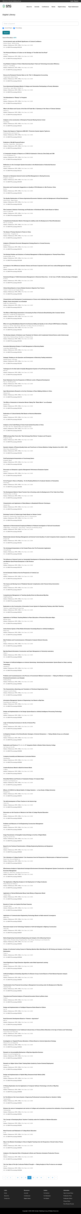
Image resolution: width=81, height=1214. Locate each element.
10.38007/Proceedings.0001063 (14, 329)
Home (5, 1193)
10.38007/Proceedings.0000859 (14, 645)
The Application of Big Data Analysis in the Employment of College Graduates (25, 882)
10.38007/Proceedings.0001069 (14, 260)
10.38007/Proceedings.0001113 (14, 103)
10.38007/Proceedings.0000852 (14, 1002)
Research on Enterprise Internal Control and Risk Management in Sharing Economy (26, 176)
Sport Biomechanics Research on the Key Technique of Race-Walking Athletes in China (27, 391)
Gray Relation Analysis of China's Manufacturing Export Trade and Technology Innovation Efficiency (31, 63)
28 (17, 1177)
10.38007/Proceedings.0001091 (14, 430)
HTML (19, 45)
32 (33, 1177)
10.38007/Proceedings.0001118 (14, 137)
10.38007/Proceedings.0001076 (14, 509)
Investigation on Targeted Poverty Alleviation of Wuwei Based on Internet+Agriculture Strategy (29, 1041)
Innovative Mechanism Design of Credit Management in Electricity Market (23, 346)
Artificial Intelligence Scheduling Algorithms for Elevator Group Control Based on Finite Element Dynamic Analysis (35, 973)
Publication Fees (67, 1195)
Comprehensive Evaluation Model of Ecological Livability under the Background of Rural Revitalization (32, 220)
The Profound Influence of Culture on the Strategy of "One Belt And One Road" (25, 52)
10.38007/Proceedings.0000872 (14, 795)
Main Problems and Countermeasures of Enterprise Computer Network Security (25, 640)
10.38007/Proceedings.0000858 (14, 818)
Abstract (5, 45)
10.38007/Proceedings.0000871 (14, 784)
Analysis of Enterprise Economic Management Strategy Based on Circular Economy (26, 243)
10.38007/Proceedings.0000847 (14, 932)
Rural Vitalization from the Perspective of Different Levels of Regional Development (26, 380)
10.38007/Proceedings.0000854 (14, 1024)
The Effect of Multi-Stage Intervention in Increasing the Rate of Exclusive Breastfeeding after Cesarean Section (34, 312)
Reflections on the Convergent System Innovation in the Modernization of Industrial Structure (29, 164)
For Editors (46, 1198)
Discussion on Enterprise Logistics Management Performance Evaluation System (25, 469)
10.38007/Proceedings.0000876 (14, 1058)
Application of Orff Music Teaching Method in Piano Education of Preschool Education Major (29, 617)
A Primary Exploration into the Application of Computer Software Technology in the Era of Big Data (31, 1085)
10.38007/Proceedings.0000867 (14, 739)
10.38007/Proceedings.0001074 (14, 307)
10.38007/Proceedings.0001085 (14, 419)
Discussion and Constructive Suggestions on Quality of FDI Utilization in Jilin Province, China (29, 187)
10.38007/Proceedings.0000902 (14, 1125)
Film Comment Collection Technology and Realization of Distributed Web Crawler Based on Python (31, 209)
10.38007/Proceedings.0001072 (14, 226)
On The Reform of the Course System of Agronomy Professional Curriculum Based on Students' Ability (32, 1097)
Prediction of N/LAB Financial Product (14, 142)
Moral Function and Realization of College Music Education (19, 1130)
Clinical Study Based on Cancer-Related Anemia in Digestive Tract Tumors (24, 288)
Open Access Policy (68, 1193)
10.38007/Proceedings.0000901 (14, 1114)
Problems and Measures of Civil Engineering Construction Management (23, 823)
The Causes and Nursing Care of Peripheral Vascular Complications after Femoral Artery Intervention (31, 584)
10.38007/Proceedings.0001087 (14, 475)
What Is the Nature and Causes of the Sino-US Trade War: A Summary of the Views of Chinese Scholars (32, 108)
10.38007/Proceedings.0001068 (14, 271)
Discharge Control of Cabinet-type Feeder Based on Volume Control (22, 514)
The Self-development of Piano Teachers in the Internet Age (19, 801)
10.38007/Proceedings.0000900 (14, 1103)
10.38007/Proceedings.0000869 (14, 762)
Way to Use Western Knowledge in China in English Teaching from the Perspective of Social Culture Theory (33, 1142)
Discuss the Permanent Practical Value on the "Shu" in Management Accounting (25, 75)
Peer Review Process (68, 1203)
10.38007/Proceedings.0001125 (14, 58)
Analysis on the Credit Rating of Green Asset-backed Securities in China (23, 424)
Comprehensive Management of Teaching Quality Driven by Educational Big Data (25, 595)
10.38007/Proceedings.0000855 (14, 943)
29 (21, 1177)
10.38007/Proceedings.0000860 (14, 657)
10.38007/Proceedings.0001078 (14, 578)
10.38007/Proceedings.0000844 (14, 910)
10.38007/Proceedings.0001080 (14, 554)
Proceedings (19, 28)
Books (53, 6)
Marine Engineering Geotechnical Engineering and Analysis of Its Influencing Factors (27, 938)
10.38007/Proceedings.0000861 (14, 670)
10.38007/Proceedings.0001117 (14, 148)
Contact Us (6, 1198)
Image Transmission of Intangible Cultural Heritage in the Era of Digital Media (24, 835)
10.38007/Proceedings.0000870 (14, 773)
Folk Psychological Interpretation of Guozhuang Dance (18, 458)
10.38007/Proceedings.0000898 (14, 1091)
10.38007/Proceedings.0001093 (14, 193)
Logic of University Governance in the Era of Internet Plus (19, 722)
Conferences (45, 6)
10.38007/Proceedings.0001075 (14, 397)
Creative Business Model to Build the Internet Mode (17, 767)
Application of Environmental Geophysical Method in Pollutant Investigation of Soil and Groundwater (31, 525)
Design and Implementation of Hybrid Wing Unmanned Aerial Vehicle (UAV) (24, 1074)
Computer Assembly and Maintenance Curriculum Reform (19, 756)
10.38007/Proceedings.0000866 (14, 717)
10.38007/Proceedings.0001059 (14, 374)
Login (71, 1)
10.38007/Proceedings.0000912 (14, 863)
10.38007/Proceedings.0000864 (14, 706)
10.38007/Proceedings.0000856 (14, 829)
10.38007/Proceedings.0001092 (14, 408)
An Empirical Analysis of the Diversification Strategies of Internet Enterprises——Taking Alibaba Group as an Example (36, 734)
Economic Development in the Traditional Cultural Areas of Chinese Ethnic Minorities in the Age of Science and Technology (37, 1029)
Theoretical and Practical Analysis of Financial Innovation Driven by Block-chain (25, 996)
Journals (36, 6)
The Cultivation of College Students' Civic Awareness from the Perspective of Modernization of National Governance (35, 857)
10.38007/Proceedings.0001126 (14, 47)
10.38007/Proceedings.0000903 (14, 1136)
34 (41, 1177)
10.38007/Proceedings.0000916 (14, 601)
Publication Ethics (67, 1198)
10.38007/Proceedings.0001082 (14, 531)
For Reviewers (47, 1195)
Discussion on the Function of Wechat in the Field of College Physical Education (25, 812)
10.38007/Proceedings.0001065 (14, 294)
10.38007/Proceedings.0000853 (14, 1013)
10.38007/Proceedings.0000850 (14, 979)
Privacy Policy (66, 1201)
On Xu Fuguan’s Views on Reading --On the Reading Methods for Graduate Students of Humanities (31, 480)
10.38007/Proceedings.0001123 (14, 81)
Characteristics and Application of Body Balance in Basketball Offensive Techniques (26, 503)
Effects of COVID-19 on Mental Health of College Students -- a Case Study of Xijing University (29, 790)
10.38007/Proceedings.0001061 (14, 352)
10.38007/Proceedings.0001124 (14, 69)
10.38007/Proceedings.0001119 (14, 125)
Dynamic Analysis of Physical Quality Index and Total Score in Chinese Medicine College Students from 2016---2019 (35, 447)
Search (6, 32)
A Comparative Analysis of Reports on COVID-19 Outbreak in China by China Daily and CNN (28, 153)
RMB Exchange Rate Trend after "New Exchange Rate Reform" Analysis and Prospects (27, 436)
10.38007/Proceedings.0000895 (14, 1159)
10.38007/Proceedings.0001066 (14, 215)
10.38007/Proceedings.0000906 (14, 1170)
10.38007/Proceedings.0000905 (14, 1147)
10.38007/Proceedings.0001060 (14, 363)
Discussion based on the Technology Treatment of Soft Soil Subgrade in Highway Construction (29, 926)
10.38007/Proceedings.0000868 (14, 751)
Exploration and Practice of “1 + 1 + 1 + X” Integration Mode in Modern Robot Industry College (29, 745)
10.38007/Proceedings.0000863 (14, 695)
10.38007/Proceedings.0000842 (14, 887)
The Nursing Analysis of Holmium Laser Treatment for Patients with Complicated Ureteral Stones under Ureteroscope (36, 335)
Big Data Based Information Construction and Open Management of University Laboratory (28, 651)
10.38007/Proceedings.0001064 (14, 318)
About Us (29, 6)
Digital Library (62, 6)
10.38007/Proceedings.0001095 (14, 181)
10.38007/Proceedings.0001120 (14, 114)
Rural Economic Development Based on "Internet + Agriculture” (21, 1018)
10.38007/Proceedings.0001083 (14, 520)
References (11, 45)
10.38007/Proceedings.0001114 (14, 170)
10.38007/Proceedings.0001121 (14, 92)
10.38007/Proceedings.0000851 (14, 990)
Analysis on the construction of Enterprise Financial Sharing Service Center (24, 119)
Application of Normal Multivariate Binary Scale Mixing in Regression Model (24, 893)
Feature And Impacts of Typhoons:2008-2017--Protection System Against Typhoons (26, 131)
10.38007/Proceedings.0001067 (14, 282)
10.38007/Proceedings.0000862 (14, 683)
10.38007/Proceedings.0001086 (14, 486)
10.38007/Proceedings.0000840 (14, 1047)
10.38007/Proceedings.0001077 (14, 589)
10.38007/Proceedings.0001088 (14, 464)
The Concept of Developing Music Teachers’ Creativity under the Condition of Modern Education (30, 1119)
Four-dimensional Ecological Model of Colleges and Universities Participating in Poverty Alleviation (31, 86)
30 (25, 1177)
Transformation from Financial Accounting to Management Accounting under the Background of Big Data (32, 985)
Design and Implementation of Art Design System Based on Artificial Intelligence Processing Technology (32, 711)
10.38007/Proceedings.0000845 (14, 921)
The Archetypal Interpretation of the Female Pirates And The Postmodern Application (27, 548)
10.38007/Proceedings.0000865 (14, 634)
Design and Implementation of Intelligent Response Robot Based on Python (24, 1007)
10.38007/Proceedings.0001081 (14, 542)
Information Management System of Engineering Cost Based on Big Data (23, 700)
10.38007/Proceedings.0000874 (14, 1035)
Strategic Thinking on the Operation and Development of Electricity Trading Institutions (27, 357)
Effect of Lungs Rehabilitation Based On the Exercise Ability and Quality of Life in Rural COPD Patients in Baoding (35, 323)
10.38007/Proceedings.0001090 (14, 441)
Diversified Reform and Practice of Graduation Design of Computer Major (23, 778)
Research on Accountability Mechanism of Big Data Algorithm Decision (23, 1052)
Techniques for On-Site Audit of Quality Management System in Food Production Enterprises (29, 368)
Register (76, 1)
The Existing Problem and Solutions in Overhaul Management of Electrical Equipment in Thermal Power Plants (34, 254)
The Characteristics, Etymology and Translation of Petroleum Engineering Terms (25, 689)
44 (48, 1177)
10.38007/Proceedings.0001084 (14, 497)
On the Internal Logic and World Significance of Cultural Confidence (22, 41)
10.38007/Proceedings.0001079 (14, 567)
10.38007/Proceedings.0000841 (14, 876)
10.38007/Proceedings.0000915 (14, 612)
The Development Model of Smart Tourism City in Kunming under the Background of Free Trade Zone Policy (33, 492)
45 (52, 1177)
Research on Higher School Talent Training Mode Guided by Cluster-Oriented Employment (28, 1063)
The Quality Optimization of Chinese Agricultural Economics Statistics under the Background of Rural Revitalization (35, 198)
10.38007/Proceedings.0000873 (14, 807)
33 (37, 1177)
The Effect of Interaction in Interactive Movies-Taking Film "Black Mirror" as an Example (27, 402)
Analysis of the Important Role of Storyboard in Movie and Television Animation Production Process (31, 1153)
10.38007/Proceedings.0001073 (14, 385)
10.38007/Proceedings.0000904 (14, 1069)
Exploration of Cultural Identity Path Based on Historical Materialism (22, 413)
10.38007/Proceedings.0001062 (14, 341)
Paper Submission (73, 6)
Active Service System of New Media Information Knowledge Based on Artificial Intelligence (28, 628)
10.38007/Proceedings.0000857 (14, 728)
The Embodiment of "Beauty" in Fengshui (15, 97)
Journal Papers (8, 28)
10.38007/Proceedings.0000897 (14, 1080)
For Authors (46, 1193)
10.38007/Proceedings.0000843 (14, 899)
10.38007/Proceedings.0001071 (14, 237)
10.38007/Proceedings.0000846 (14, 852)
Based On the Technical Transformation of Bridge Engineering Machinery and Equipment (28, 846)
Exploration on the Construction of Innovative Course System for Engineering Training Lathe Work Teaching (33, 606)
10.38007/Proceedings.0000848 (14, 957)
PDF (16, 45)
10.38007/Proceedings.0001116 (14, 159)
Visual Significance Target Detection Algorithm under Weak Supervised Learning (25, 962)
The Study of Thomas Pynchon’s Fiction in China (17, 232)
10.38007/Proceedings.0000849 (14, 968)
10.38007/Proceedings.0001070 (14, 249)
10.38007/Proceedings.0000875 (14, 840)
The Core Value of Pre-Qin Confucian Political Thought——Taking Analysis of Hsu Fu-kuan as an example (32, 1164)
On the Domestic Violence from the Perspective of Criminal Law (21, 572)
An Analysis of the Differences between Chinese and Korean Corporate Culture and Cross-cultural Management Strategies (37, 265)
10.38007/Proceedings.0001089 (14, 453)
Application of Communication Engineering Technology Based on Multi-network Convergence (29, 915)
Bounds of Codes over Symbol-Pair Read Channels (17, 904)
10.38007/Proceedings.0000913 (14, 623)
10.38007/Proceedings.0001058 (14, 204)
